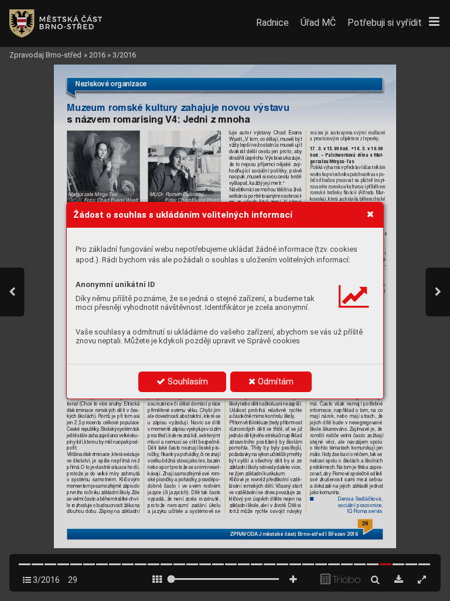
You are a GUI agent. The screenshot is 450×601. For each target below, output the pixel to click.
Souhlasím (186, 381)
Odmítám (274, 381)
